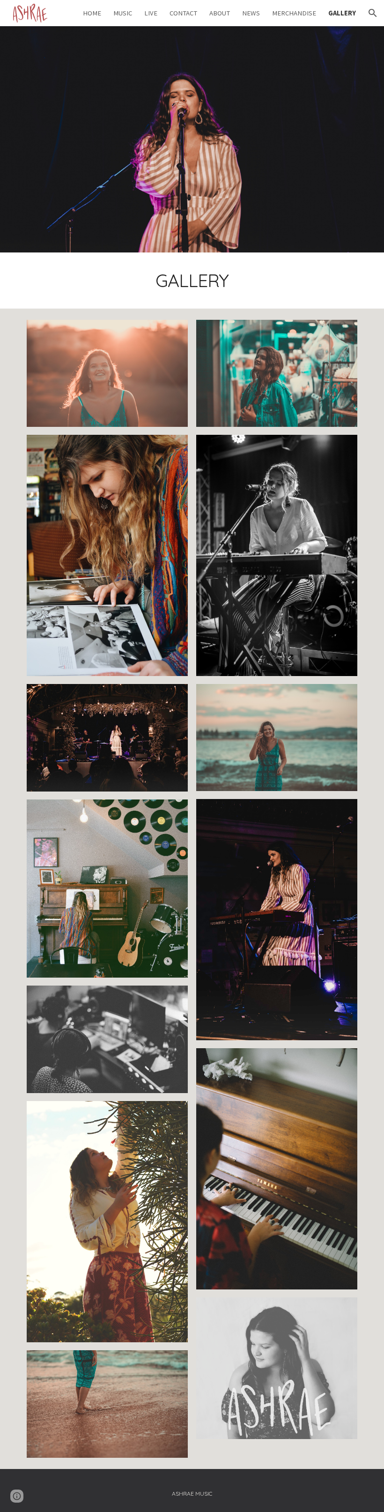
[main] (192, 280)
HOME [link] (92, 13)
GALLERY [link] (342, 13)
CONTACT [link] (183, 13)
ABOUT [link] (219, 13)
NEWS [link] (251, 13)
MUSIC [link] (122, 13)
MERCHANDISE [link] (294, 13)
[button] (373, 13)
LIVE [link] (150, 13)
